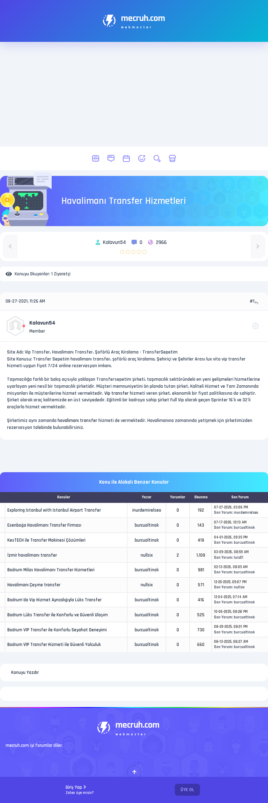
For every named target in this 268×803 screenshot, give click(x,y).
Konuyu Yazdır (25, 672)
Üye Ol (187, 790)
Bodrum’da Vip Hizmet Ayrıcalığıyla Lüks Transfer (54, 600)
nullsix (147, 555)
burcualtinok (147, 525)
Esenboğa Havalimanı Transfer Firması (44, 525)
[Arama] (157, 158)
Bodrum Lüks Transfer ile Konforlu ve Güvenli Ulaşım (57, 615)
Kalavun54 (42, 323)
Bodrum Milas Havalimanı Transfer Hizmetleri (51, 570)
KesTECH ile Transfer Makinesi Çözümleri (46, 540)
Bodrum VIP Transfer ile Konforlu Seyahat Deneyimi (57, 630)
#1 (252, 301)
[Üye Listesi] (141, 158)
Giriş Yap (80, 790)
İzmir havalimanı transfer (32, 555)
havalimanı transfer (77, 420)
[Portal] (111, 158)
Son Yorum (223, 512)
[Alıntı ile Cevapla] (257, 303)
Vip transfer (116, 393)
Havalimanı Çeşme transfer (33, 585)
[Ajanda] (126, 158)
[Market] (172, 158)
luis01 (238, 557)
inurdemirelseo (146, 510)
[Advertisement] (134, 94)
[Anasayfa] (95, 158)
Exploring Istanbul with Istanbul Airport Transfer (54, 510)
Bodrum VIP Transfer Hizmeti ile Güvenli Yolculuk (54, 644)
